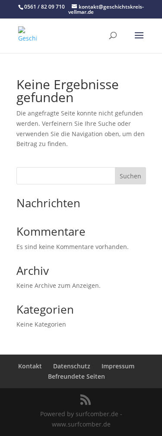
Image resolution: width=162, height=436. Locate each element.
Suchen (130, 176)
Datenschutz (71, 366)
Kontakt (30, 366)
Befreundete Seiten (76, 376)
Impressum (118, 366)
